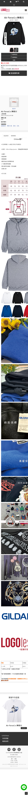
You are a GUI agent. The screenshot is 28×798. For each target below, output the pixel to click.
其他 (14, 125)
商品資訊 (6, 135)
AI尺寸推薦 (6, 63)
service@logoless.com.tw (14, 756)
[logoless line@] (24, 787)
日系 (18, 125)
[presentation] (6, 135)
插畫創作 (3, 125)
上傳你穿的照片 (16, 50)
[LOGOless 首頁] (5, 10)
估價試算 (16, 69)
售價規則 (13, 135)
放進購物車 (15, 73)
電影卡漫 (9, 125)
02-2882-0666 (14, 754)
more (23, 728)
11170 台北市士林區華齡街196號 (14, 752)
